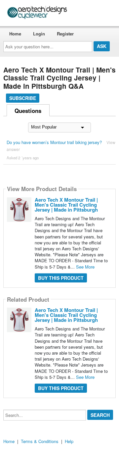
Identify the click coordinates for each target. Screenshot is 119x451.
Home (15, 33)
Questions (28, 111)
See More (85, 267)
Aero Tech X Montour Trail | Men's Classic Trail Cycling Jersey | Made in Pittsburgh (66, 204)
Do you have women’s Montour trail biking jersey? (54, 142)
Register (65, 33)
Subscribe (22, 98)
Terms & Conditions (40, 441)
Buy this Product (61, 278)
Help (69, 441)
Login (39, 33)
